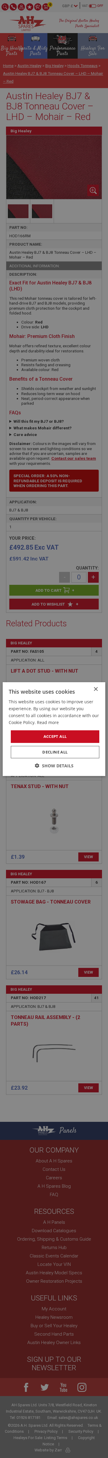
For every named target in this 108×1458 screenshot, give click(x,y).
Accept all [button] (55, 736)
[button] (54, 766)
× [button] (95, 689)
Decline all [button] (55, 752)
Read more (48, 722)
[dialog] (54, 729)
